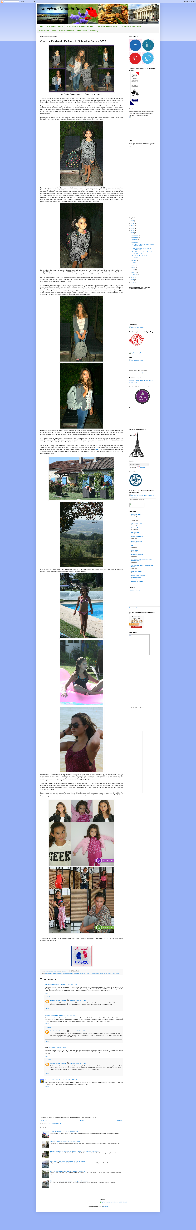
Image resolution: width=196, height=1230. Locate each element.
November (135, 237)
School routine (115, 973)
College (60, 973)
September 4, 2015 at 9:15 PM (77, 1000)
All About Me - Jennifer (55, 26)
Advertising (94, 31)
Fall (84, 973)
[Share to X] (74, 971)
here (96, 449)
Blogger (105, 1206)
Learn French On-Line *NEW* (107, 26)
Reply (46, 993)
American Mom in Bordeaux (67, 8)
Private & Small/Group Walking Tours (79, 26)
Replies (49, 997)
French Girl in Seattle (137, 536)
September (135, 242)
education (70, 973)
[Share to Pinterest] (78, 971)
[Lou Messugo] (81, 966)
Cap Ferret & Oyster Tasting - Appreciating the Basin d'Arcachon (67, 1161)
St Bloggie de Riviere (137, 554)
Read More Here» (134, 608)
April (133, 270)
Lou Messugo (135, 532)
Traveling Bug (135, 528)
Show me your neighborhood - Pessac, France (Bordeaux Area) (67, 1171)
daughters (65, 973)
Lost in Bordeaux (136, 514)
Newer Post (44, 1120)
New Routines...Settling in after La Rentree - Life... (141, 248)
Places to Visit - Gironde (47, 31)
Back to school (48, 973)
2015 (132, 233)
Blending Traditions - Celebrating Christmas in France (65, 1141)
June (133, 265)
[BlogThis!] (72, 971)
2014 (132, 277)
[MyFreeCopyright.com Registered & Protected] (113, 1202)
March (134, 272)
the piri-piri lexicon (136, 541)
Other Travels (81, 31)
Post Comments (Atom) (54, 1123)
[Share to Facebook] (76, 971)
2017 (132, 228)
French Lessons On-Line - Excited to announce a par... (142, 252)
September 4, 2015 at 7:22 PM (57, 1047)
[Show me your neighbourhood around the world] (142, 403)
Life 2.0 (133, 545)
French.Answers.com (135, 590)
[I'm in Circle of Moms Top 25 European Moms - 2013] (142, 382)
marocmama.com (136, 519)
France (87, 973)
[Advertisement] (142, 671)
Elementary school (78, 973)
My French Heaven (136, 571)
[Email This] (71, 971)
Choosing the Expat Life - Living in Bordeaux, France (64, 1131)
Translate (142, 467)
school (109, 973)
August (134, 260)
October (134, 239)
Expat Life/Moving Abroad (131, 26)
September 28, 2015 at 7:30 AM (68, 1080)
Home (41, 26)
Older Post (119, 1120)
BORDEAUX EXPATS (137, 582)
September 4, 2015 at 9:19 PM (77, 1063)
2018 (132, 226)
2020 (132, 221)
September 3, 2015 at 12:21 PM (68, 984)
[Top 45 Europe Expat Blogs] (136, 327)
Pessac (105, 973)
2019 (132, 223)
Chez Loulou (134, 550)
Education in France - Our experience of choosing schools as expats (69, 1181)
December (135, 235)
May (133, 267)
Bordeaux (55, 973)
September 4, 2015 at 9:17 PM (77, 1031)
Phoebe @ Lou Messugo (52, 984)
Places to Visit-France (66, 31)
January (134, 274)
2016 (132, 230)
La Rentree (93, 973)
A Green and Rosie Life (52, 1080)
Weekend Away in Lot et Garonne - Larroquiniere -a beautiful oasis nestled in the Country (75, 1151)
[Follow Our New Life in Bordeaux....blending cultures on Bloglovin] (136, 456)
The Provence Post (136, 523)
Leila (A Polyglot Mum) (51, 1015)
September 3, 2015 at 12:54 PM (67, 1015)
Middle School (99, 973)
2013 (132, 280)
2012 (132, 282)
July (133, 262)
